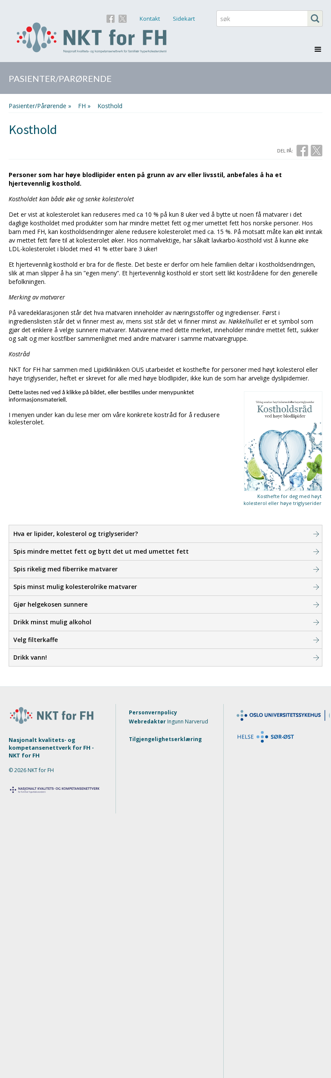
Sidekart (184, 18)
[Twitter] (123, 17)
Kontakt (150, 18)
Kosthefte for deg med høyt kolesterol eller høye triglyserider (283, 499)
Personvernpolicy (153, 712)
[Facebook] (302, 150)
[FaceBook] (110, 17)
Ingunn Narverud (187, 721)
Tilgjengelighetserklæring (165, 739)
